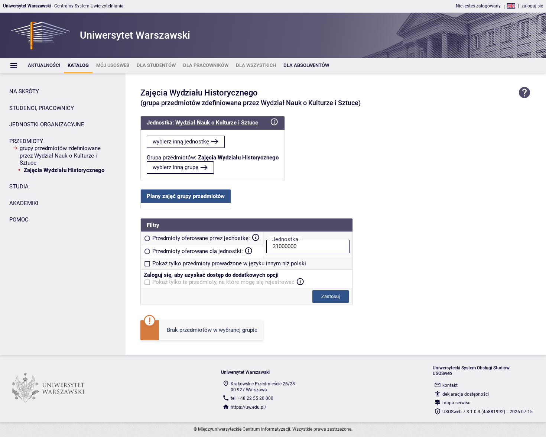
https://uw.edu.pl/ (248, 407)
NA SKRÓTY (24, 91)
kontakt (450, 385)
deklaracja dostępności (465, 394)
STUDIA (19, 186)
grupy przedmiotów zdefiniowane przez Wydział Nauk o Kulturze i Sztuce (60, 155)
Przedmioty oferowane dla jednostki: (197, 251)
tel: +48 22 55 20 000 (252, 398)
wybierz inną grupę (175, 167)
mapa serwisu (456, 402)
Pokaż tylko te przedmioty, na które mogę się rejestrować (223, 282)
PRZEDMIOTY (26, 141)
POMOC (19, 219)
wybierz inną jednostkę (181, 141)
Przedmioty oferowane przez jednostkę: (201, 238)
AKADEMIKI (23, 203)
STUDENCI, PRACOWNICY (41, 108)
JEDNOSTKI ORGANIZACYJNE (46, 124)
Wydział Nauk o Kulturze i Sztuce (216, 122)
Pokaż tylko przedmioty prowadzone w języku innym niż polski (229, 263)
